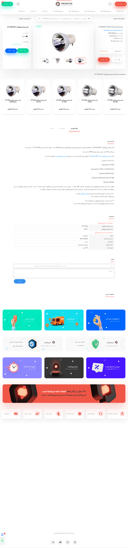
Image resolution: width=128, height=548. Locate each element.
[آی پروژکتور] (64, 3)
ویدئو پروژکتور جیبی (58, 11)
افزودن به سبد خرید (23, 50)
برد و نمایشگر (21, 11)
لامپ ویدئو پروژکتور (118, 30)
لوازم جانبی (44, 11)
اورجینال (24, 36)
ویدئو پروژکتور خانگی (74, 11)
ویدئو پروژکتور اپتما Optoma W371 (100, 156)
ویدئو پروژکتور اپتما (60, 156)
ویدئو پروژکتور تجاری (90, 11)
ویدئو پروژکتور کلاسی (106, 11)
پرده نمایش (33, 11)
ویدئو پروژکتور (120, 11)
